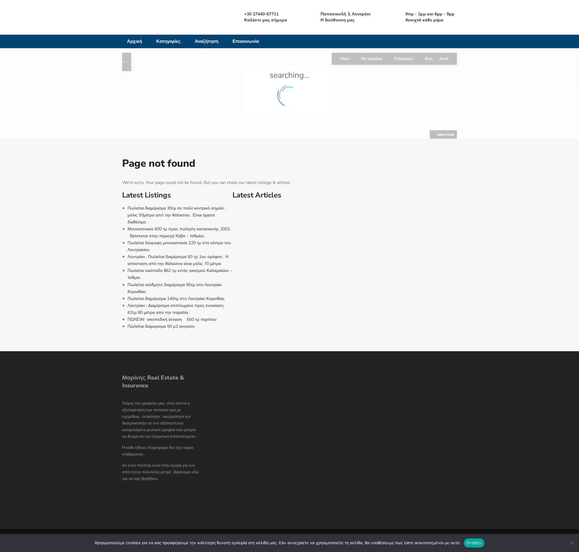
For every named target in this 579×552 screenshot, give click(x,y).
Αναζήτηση (206, 41)
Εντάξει (474, 542)
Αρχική (134, 41)
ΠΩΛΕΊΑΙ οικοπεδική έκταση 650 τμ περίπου (172, 319)
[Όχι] (571, 543)
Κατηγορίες (168, 41)
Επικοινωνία (246, 41)
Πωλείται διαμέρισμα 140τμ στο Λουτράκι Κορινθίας (176, 298)
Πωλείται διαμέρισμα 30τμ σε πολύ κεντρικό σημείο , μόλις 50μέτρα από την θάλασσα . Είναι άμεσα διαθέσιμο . (177, 215)
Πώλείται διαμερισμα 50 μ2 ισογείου (162, 326)
